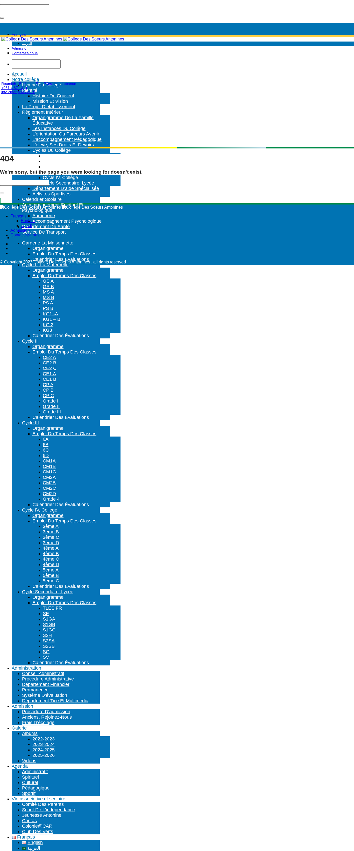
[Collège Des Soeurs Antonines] (62, 39)
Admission (20, 230)
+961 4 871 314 (14, 88)
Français (18, 216)
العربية (26, 225)
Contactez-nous (24, 235)
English (28, 221)
